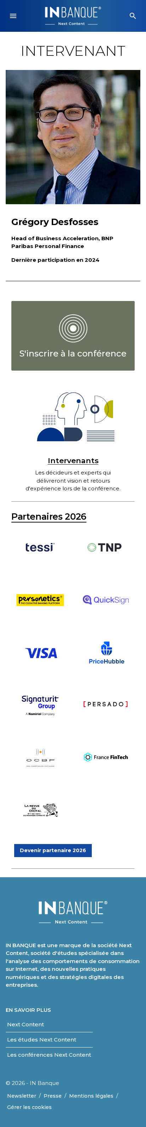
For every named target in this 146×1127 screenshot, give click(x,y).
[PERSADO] (106, 718)
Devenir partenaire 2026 (53, 850)
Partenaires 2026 (48, 516)
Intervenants (73, 460)
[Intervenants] (73, 417)
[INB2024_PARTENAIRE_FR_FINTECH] (106, 771)
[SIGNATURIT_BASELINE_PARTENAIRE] (40, 718)
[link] (73, 336)
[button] (13, 15)
